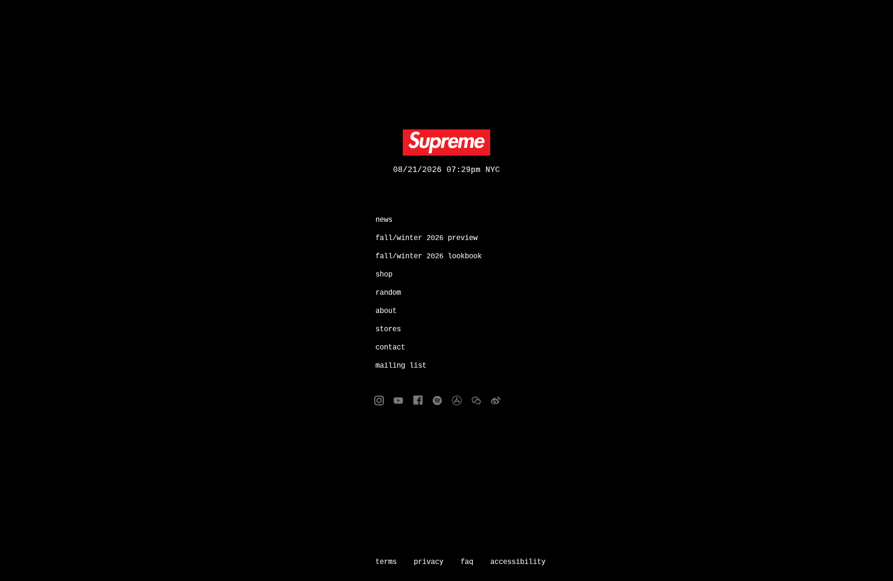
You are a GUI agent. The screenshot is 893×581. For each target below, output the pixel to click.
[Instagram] (379, 400)
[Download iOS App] (457, 400)
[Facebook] (418, 400)
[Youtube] (398, 400)
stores (388, 329)
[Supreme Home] (446, 142)
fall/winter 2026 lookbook (428, 256)
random (388, 293)
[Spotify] (437, 400)
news (383, 220)
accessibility (518, 562)
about (386, 311)
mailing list (400, 366)
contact (390, 347)
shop (383, 274)
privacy (428, 562)
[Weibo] (496, 400)
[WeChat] (476, 400)
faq (466, 562)
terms (386, 562)
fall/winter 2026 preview (426, 238)
